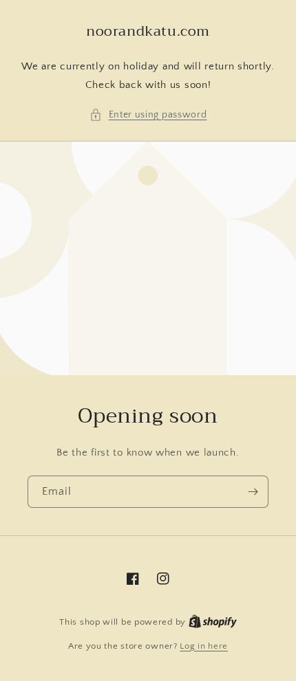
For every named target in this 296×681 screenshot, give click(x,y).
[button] (148, 115)
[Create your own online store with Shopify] (213, 622)
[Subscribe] (252, 492)
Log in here (204, 646)
